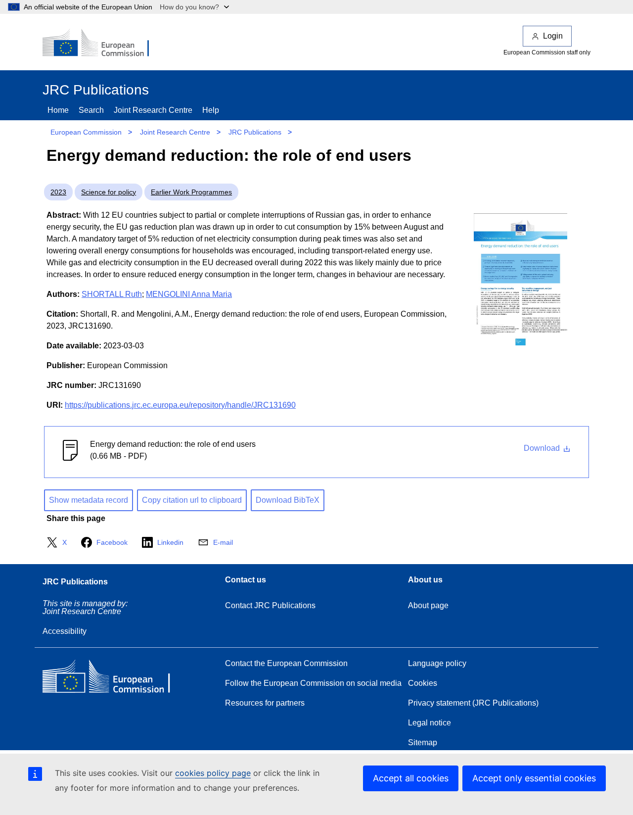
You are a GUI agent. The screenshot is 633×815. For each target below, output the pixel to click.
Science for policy (108, 192)
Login (553, 36)
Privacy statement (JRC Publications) (473, 703)
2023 (58, 192)
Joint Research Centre (153, 110)
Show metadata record (88, 500)
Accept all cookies (411, 778)
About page (428, 605)
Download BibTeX (287, 500)
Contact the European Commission (286, 663)
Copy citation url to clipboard (192, 500)
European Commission (86, 132)
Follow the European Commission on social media (313, 683)
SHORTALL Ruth (112, 294)
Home (58, 110)
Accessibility (65, 631)
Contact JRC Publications (270, 605)
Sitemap (422, 742)
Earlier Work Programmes (191, 192)
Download (543, 448)
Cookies (422, 683)
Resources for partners (265, 703)
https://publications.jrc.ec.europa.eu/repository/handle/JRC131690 (180, 405)
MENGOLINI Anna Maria (189, 294)
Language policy (437, 663)
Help (210, 110)
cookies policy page (213, 773)
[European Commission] (102, 43)
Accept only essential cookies (534, 778)
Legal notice (429, 723)
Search (91, 110)
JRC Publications (254, 132)
